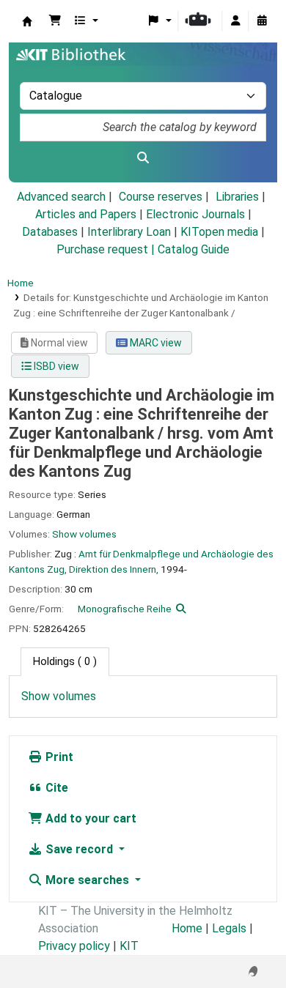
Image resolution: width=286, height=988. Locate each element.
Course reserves (160, 197)
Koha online (27, 21)
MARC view (155, 343)
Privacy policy (74, 946)
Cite (55, 788)
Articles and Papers (85, 214)
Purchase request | (107, 249)
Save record (79, 849)
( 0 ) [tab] (65, 661)
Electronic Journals (195, 214)
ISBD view (55, 366)
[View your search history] (261, 21)
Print (58, 757)
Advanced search (61, 197)
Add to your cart (89, 818)
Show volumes (84, 534)
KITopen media (219, 232)
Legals (229, 928)
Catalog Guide (194, 249)
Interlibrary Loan (129, 232)
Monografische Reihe (125, 608)
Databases (50, 232)
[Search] (143, 158)
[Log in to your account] (235, 21)
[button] (55, 21)
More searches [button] (87, 880)
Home (20, 283)
